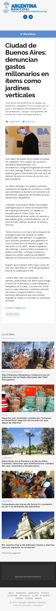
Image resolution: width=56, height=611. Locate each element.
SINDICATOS (33, 593)
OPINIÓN (19, 598)
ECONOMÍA (6, 542)
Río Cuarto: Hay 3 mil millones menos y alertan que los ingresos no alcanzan (28, 546)
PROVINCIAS (24, 595)
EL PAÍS (35, 595)
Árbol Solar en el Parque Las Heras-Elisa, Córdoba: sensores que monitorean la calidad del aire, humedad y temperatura (28, 463)
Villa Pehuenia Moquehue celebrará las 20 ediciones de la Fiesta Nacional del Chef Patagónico (26, 377)
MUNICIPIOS (7, 458)
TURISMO (29, 598)
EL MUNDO (45, 595)
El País (4, 414)
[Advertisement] (29, 25)
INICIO (11, 593)
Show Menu (29, 34)
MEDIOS (38, 598)
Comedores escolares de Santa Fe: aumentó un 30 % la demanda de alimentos (27, 505)
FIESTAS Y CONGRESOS (12, 371)
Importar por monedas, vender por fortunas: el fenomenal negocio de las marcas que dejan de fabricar (27, 420)
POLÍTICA (30, 121)
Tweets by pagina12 (11, 553)
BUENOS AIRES (13, 314)
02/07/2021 (14, 121)
